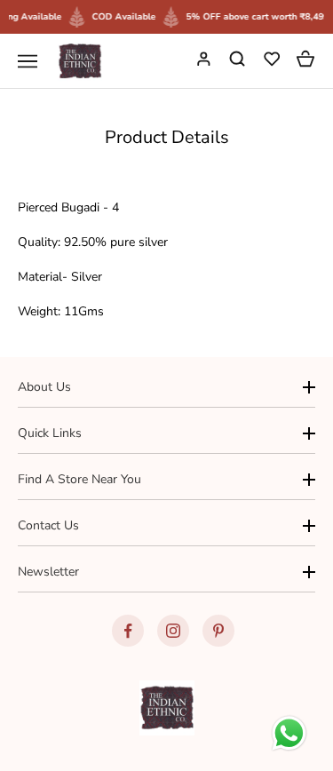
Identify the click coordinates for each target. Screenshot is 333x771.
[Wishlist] (273, 61)
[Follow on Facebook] (128, 631)
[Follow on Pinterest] (218, 631)
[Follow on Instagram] (173, 631)
